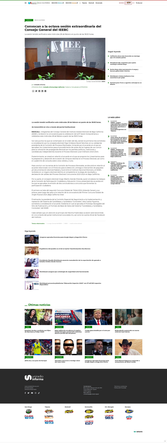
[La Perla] (129, 417)
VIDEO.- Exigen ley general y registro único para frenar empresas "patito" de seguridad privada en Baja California (118, 153)
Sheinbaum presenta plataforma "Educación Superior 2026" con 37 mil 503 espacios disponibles (70, 283)
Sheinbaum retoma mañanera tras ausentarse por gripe (122, 76)
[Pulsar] (29, 417)
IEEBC (66, 223)
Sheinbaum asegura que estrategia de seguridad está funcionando (64, 272)
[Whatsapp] (33, 91)
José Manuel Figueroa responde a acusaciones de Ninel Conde (127, 361)
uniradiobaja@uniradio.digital (91, 394)
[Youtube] (32, 393)
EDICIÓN (57, 3)
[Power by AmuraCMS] (138, 432)
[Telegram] (45, 91)
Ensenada (99, 3)
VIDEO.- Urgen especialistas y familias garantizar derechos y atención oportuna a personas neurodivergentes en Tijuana (119, 127)
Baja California (39, 20)
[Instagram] (35, 393)
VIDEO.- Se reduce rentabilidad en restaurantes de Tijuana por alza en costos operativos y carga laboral (118, 180)
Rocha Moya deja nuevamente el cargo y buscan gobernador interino (124, 70)
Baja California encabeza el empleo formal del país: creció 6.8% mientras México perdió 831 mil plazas (68, 332)
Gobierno (28, 20)
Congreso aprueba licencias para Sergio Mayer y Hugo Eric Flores (63, 237)
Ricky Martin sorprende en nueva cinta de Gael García (127, 331)
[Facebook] (39, 91)
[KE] (129, 411)
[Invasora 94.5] (49, 411)
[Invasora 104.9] (69, 411)
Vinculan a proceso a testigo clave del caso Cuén (67, 361)
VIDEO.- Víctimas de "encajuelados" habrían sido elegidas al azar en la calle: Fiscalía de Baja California (118, 166)
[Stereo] (89, 411)
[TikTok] (39, 393)
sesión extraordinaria (76, 223)
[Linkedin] (42, 91)
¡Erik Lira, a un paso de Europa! (36, 360)
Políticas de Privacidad (120, 387)
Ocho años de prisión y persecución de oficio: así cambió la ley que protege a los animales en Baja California (119, 140)
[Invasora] (29, 411)
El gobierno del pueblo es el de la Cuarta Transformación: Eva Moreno (64, 249)
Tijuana (84, 3)
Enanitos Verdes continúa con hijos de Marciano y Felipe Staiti (38, 331)
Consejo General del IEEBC (54, 223)
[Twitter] (36, 91)
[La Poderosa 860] (49, 417)
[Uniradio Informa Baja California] (39, 3)
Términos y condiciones (120, 386)
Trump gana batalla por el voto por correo (97, 331)
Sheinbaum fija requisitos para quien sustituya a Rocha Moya (123, 63)
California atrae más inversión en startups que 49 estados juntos (125, 56)
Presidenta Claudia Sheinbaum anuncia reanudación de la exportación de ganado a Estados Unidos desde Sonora (70, 260)
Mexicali (91, 3)
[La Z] (89, 422)
